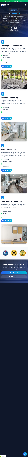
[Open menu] (25, 5)
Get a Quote (13, 272)
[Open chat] (25, 454)
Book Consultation (14, 276)
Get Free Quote (5, 66)
